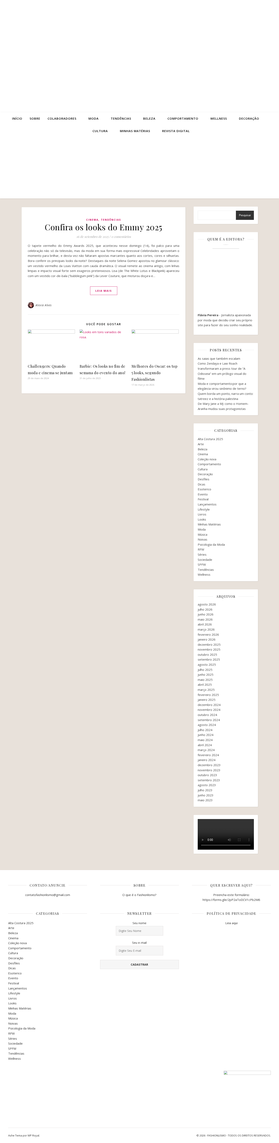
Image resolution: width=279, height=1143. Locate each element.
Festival (203, 499)
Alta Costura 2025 (210, 439)
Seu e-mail (139, 942)
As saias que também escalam (219, 358)
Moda (93, 118)
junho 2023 (205, 795)
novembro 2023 (209, 770)
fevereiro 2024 (208, 755)
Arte (201, 444)
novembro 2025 (209, 649)
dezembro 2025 (209, 644)
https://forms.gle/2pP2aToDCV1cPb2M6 (231, 900)
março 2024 (206, 750)
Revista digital (176, 131)
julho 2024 (205, 730)
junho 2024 (205, 735)
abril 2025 (205, 684)
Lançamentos (207, 504)
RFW (201, 549)
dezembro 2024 (209, 705)
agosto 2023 (207, 785)
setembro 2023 (209, 780)
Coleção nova (207, 459)
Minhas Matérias (209, 524)
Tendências (121, 118)
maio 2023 (205, 800)
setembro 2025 (209, 659)
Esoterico (204, 489)
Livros (202, 514)
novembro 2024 (209, 710)
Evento (203, 494)
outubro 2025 (207, 654)
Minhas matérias (135, 131)
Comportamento (182, 118)
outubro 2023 (207, 775)
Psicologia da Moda (211, 544)
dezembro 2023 (209, 765)
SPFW (202, 564)
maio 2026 (205, 619)
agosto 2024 (207, 725)
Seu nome (139, 923)
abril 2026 (205, 624)
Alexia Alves (44, 305)
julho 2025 (205, 670)
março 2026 (206, 629)
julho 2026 (205, 609)
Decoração (249, 118)
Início (17, 118)
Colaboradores (62, 118)
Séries (202, 554)
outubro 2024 (207, 715)
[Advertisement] (139, 167)
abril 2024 (205, 745)
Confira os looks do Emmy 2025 (103, 226)
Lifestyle (204, 509)
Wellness (218, 118)
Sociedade (205, 560)
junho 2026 (205, 614)
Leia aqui (231, 923)
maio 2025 (205, 680)
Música (202, 534)
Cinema (92, 219)
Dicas (201, 484)
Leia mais (103, 291)
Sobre (35, 118)
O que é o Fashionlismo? (139, 895)
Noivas (202, 539)
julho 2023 (205, 790)
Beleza (149, 118)
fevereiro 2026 (208, 634)
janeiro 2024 (206, 760)
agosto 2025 (207, 664)
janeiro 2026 (206, 639)
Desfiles (203, 479)
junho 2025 (205, 674)
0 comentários (121, 237)
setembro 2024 (209, 720)
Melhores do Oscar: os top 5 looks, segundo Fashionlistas (155, 373)
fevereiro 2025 (208, 695)
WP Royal (33, 1135)
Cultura (100, 131)
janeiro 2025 (206, 700)
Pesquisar (245, 215)
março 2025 (206, 690)
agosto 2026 (207, 604)
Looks (202, 519)
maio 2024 (205, 740)
